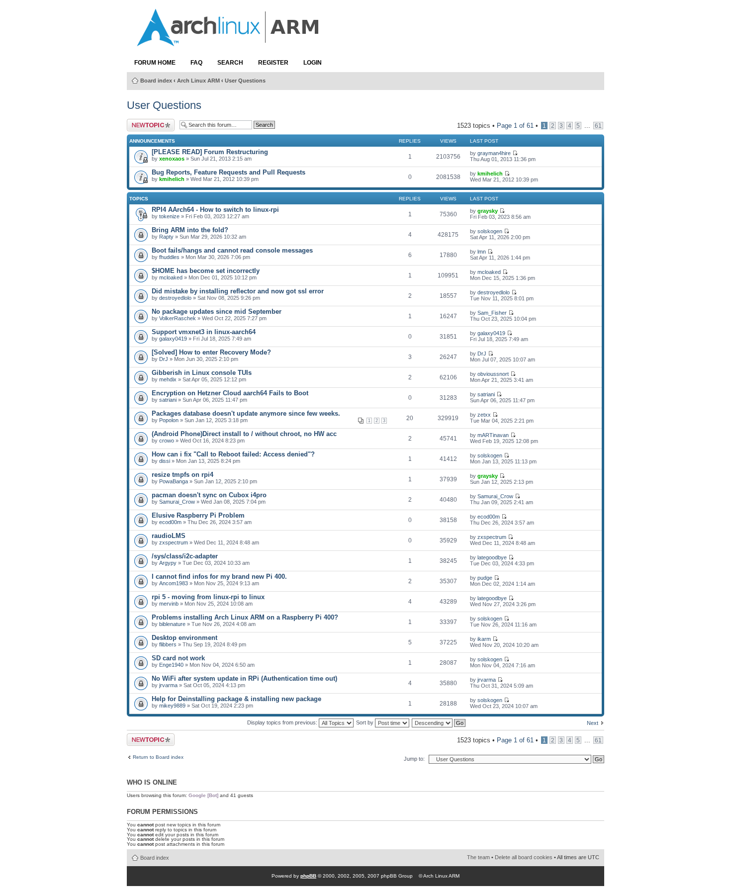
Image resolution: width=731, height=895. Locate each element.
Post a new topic (143, 125)
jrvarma (168, 685)
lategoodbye (492, 557)
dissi (164, 461)
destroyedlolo (175, 298)
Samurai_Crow (177, 502)
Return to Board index (158, 757)
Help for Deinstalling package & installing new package (236, 699)
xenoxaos (171, 159)
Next (592, 723)
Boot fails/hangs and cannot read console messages (232, 250)
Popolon (169, 420)
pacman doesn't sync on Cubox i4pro (209, 495)
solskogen (489, 231)
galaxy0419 (173, 339)
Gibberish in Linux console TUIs (202, 372)
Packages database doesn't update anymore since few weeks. (246, 413)
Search (230, 62)
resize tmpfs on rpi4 (182, 474)
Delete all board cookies (523, 857)
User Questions (245, 81)
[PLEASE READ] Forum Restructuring (210, 152)
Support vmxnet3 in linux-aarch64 (204, 332)
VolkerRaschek (177, 318)
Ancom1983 (173, 583)
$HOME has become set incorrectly (206, 270)
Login (312, 62)
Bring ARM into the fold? (190, 230)
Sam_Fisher (492, 313)
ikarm (484, 639)
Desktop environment (184, 637)
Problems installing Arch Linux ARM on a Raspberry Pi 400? (245, 617)
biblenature (172, 624)
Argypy (168, 563)
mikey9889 (172, 706)
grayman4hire (494, 153)
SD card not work (178, 658)
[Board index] (229, 41)
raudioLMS (168, 535)
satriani (168, 400)
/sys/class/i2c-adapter (185, 556)
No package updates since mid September (216, 311)
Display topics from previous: (283, 722)
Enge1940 (171, 665)
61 (598, 125)
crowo (166, 441)
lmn (481, 252)
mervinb (169, 604)
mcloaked (171, 277)
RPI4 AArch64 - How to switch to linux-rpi (215, 209)
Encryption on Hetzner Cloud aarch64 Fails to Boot (230, 393)
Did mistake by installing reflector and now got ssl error (238, 291)
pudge (484, 578)
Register (273, 62)
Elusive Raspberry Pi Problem (198, 515)
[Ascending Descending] (439, 722)
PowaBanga (173, 481)
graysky (487, 211)
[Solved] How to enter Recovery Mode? (211, 352)
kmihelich (171, 179)
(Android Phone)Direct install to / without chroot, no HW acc (244, 434)
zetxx (484, 415)
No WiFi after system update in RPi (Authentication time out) (244, 678)
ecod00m (170, 522)
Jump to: (414, 759)
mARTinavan (493, 435)
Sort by (365, 722)
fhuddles (169, 257)
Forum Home (155, 62)
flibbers (168, 644)
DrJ (163, 359)
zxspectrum (173, 542)
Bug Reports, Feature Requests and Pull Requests (228, 172)
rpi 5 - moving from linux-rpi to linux (208, 597)
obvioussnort (493, 374)
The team (478, 857)
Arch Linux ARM (198, 81)
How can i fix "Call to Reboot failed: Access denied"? (233, 454)
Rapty (166, 237)
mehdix (168, 379)
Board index (156, 81)
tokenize (169, 216)
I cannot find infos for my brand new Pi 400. (219, 576)
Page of (515, 125)
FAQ (196, 62)
